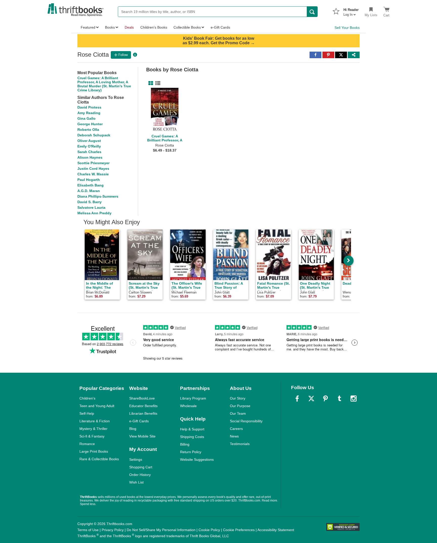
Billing (184, 444)
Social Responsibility (246, 421)
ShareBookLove (142, 398)
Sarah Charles (89, 152)
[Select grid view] (149, 83)
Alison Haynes (89, 157)
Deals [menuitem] (129, 27)
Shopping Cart (140, 467)
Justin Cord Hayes (93, 168)
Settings (135, 459)
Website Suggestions (197, 459)
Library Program (193, 398)
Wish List (136, 482)
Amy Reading (88, 113)
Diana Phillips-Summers (97, 196)
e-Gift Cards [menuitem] (220, 27)
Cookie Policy (209, 530)
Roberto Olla (88, 130)
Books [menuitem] (110, 27)
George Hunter (90, 124)
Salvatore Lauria (91, 207)
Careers (236, 429)
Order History (140, 475)
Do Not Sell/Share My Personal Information (161, 530)
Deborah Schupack (93, 135)
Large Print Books (93, 451)
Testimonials (240, 444)
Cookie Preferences (239, 530)
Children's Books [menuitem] (153, 27)
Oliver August (89, 141)
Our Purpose (240, 406)
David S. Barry (89, 202)
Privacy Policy (113, 530)
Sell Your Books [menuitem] (347, 28)
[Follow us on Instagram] (353, 398)
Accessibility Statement (275, 530)
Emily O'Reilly (89, 146)
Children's (87, 398)
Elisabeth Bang (90, 185)
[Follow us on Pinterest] (325, 398)
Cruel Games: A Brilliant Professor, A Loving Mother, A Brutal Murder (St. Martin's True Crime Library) (104, 84)
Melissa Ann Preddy (94, 213)
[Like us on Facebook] (297, 398)
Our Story (237, 398)
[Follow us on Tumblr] (339, 398)
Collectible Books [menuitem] (187, 27)
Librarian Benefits (143, 413)
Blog (132, 429)
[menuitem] (351, 10)
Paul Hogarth (88, 180)
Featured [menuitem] (88, 27)
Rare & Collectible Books (99, 459)
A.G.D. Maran (88, 191)
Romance (87, 444)
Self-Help (86, 413)
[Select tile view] (156, 83)
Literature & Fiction (94, 421)
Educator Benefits (143, 406)
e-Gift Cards (139, 421)
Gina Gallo (86, 118)
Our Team (238, 413)
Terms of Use (88, 530)
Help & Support (192, 429)
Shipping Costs (192, 437)
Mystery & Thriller (93, 429)
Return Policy (190, 452)
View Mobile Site (142, 436)
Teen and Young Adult (96, 406)
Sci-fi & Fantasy (91, 436)
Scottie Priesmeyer (93, 163)
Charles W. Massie (93, 174)
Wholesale (188, 406)
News (234, 436)
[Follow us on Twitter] (311, 398)
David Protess (89, 107)
